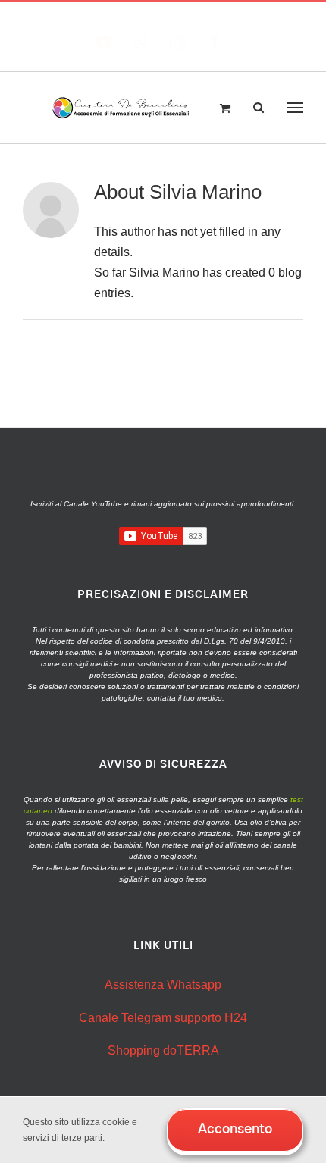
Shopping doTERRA (163, 1050)
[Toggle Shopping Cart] (225, 108)
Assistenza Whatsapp (163, 984)
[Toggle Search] (258, 107)
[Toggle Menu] (295, 107)
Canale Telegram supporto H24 (163, 1017)
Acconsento (235, 1129)
